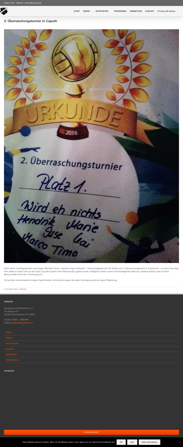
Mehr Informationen (149, 442)
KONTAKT (10, 349)
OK (121, 442)
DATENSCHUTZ (12, 360)
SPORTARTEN (12, 343)
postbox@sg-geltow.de (33, 3)
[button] (179, 11)
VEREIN (9, 338)
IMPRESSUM (11, 354)
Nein (132, 442)
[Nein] (179, 442)
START (9, 332)
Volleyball (22, 289)
